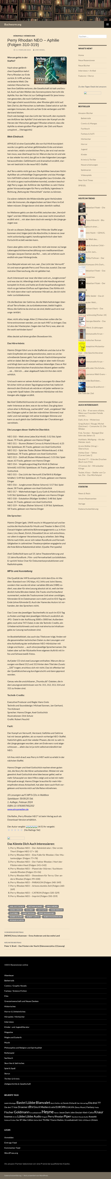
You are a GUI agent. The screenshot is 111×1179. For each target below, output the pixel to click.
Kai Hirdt (30, 910)
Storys (7, 1073)
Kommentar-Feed (12, 1148)
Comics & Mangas (89, 123)
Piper (67, 1116)
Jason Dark (64, 1112)
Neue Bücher (84, 65)
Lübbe (21, 1116)
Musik (7, 1042)
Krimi (15, 1117)
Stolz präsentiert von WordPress (36, 1175)
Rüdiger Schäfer (17, 920)
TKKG (80, 1120)
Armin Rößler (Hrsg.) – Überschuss (88, 447)
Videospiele (86, 175)
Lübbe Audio (33, 1116)
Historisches (10, 1006)
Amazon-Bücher (85, 113)
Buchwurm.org (12, 24)
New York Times (85, 180)
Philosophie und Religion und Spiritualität (23, 1047)
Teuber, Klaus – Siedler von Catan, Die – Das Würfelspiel (92, 473)
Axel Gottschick (17, 906)
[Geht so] (15, 830)
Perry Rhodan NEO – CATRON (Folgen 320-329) (34, 892)
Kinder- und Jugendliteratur (16, 1027)
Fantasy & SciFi (88, 134)
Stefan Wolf (38, 1120)
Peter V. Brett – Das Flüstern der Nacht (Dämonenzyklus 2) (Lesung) (34, 944)
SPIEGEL (82, 185)
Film (6, 996)
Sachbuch (8, 1058)
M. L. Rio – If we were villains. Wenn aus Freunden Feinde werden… (91, 413)
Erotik (52, 1107)
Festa (97, 1107)
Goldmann (21, 1112)
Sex (17, 1120)
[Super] (21, 830)
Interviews (9, 1022)
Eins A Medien (52, 906)
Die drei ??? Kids (10, 1107)
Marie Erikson (57, 910)
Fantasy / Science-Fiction (15, 991)
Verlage (81, 503)
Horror (84, 144)
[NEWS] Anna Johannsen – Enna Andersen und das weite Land (32, 934)
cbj (61, 1103)
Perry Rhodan (29, 913)
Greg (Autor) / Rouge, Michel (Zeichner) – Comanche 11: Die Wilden (92, 426)
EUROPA (61, 1107)
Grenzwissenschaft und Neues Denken (21, 1001)
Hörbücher (86, 139)
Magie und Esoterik (13, 1037)
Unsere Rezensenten (87, 498)
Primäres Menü (107, 24)
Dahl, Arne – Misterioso (89, 419)
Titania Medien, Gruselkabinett (64, 1120)
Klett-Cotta (88, 1112)
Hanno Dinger (16, 910)
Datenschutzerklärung (88, 509)
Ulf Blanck (86, 1120)
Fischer (8, 1112)
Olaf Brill (14, 913)
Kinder (84, 154)
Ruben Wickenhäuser (53, 917)
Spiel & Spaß (9, 1068)
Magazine (8, 1032)
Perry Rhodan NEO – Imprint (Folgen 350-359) (34, 896)
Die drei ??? (94, 1102)
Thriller (46, 1120)
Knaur (98, 1112)
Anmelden (9, 1137)
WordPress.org (11, 1153)
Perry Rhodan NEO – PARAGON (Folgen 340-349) (35, 882)
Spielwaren (86, 170)
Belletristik (86, 118)
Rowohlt (93, 1116)
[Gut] (18, 830)
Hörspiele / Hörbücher (24, 36)
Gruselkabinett (35, 1113)
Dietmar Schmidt (35, 906)
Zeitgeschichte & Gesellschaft (17, 1084)
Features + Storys (86, 76)
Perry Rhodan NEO (46, 913)
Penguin (44, 1117)
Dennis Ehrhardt (69, 1103)
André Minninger (10, 1103)
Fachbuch (85, 128)
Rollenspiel (9, 1053)
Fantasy (90, 1107)
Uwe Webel (40, 50)
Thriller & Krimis (12, 1078)
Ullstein (94, 1120)
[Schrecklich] (8, 830)
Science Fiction (10, 1120)
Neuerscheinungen (89, 165)
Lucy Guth (42, 910)
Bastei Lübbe (25, 1103)
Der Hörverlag (82, 1103)
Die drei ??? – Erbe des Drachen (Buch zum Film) (92, 460)
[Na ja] (12, 830)
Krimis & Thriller (88, 159)
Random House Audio (80, 1117)
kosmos (8, 1116)
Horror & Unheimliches (14, 1011)
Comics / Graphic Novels (15, 985)
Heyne (48, 1111)
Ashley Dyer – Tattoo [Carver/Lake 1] (87, 453)
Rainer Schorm (16, 917)
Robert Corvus (33, 917)
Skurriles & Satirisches (14, 1063)
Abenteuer (9, 975)
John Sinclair (76, 1112)
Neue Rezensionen (86, 60)
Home (81, 55)
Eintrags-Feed (10, 1142)
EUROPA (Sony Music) (76, 1107)
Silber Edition (27, 1120)
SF (21, 1120)
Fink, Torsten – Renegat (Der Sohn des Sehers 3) (91, 434)
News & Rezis (84, 493)
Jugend (84, 149)
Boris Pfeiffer (55, 1103)
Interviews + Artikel (87, 70)
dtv (30, 1107)
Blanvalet (43, 1102)
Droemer (23, 1107)
